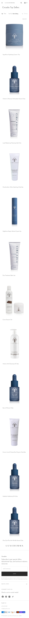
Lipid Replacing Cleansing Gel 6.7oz (12, 143)
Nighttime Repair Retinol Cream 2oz (12, 231)
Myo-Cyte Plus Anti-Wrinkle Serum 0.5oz (13, 540)
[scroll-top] (25, 614)
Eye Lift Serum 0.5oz (8, 408)
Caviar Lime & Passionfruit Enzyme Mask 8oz (14, 452)
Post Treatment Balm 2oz (9, 275)
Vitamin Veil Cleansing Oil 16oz (11, 363)
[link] (14, 34)
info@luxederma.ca (5, 608)
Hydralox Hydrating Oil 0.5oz (10, 496)
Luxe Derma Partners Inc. (13, 615)
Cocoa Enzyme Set (7, 319)
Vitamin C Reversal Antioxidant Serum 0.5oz (14, 98)
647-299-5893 (4, 606)
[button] (21, 2)
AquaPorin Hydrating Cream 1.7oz (11, 54)
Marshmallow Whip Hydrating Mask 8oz (13, 187)
